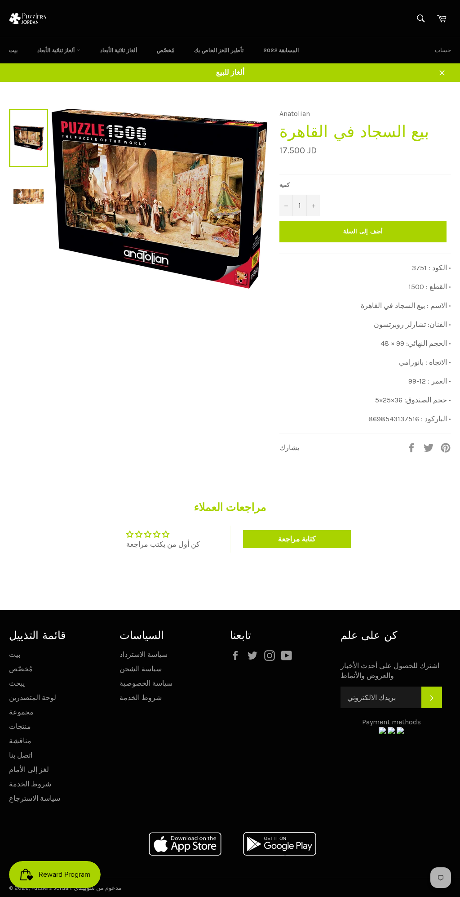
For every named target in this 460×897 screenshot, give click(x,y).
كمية (284, 185)
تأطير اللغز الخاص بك (218, 50)
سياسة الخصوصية (145, 683)
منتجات (20, 726)
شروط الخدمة (30, 784)
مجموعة (21, 712)
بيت (13, 50)
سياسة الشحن (140, 669)
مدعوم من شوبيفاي (98, 887)
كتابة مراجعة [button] (297, 539)
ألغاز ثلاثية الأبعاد (118, 50)
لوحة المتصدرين (32, 697)
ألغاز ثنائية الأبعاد (56, 50)
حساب (443, 50)
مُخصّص (165, 50)
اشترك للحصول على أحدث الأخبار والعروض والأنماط (390, 670)
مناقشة (20, 740)
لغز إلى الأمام (29, 769)
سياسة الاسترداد (143, 654)
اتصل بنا (20, 755)
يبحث (17, 683)
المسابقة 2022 (281, 50)
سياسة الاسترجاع (34, 798)
